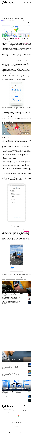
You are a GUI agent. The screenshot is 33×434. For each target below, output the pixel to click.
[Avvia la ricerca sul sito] (30, 2)
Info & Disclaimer (24, 407)
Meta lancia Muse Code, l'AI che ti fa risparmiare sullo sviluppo (11, 373)
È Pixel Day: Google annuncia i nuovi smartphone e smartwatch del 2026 (12, 293)
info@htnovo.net (16, 428)
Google (28, 277)
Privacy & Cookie (24, 408)
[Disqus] (16, 316)
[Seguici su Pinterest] (20, 422)
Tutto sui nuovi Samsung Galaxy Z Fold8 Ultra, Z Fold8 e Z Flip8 (11, 297)
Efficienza (24, 277)
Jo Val (3, 291)
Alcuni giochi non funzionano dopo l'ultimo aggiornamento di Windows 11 (12, 395)
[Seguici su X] (29, 2)
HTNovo (4, 20)
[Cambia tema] (26, 2)
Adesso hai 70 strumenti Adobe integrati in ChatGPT (9, 370)
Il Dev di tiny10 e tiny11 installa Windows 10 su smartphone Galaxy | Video (12, 363)
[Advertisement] (16, 11)
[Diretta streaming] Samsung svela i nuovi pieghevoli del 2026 (11, 301)
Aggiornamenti (4, 277)
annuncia (17, 38)
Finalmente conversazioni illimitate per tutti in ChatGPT (10, 366)
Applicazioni (16, 277)
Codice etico (24, 411)
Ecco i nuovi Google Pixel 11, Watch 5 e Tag (10, 290)
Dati (20, 277)
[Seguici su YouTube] (18, 422)
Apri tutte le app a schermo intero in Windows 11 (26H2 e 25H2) (14, 388)
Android (25, 43)
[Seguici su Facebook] (27, 2)
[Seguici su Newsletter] (16, 422)
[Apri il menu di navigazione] (25, 2)
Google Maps (26, 230)
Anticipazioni (11, 277)
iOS (28, 43)
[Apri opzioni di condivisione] (23, 20)
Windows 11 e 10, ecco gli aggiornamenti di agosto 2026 (13, 359)
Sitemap (24, 410)
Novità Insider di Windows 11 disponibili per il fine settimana (10, 391)
